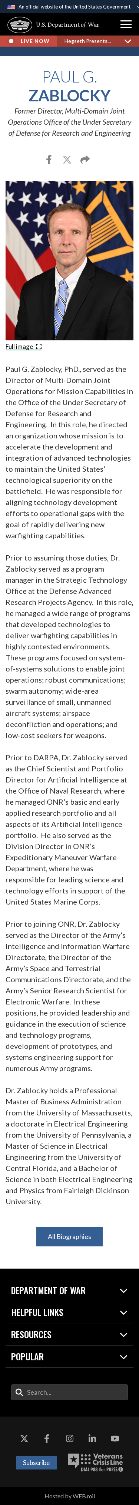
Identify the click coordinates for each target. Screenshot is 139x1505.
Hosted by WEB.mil (69, 1495)
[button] (126, 24)
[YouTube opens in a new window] (115, 1439)
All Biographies (69, 1236)
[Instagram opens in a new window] (69, 1439)
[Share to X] (67, 160)
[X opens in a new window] (24, 1439)
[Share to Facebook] (49, 160)
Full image (20, 346)
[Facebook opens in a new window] (46, 1439)
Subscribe (36, 1463)
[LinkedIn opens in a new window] (92, 1439)
